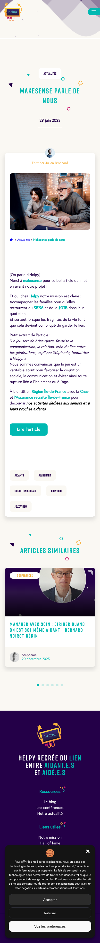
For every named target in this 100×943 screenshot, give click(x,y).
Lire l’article (28, 429)
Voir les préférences (50, 926)
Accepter (50, 900)
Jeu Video (56, 490)
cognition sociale (25, 490)
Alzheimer (45, 475)
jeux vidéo (21, 506)
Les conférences (50, 808)
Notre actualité (50, 813)
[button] (87, 851)
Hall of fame (50, 843)
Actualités (50, 73)
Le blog (50, 802)
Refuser (50, 913)
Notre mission (50, 837)
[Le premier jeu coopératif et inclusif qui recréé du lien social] (13, 11)
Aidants (19, 475)
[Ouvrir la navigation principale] (94, 11)
